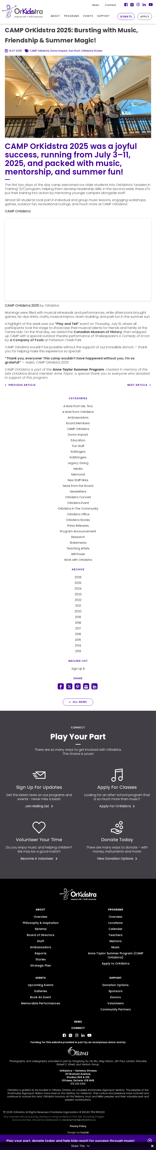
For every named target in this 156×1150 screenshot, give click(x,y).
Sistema (41, 929)
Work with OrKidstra (78, 560)
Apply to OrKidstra (115, 963)
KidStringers (78, 457)
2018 (78, 623)
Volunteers (115, 1003)
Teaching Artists (78, 548)
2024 (78, 589)
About (40, 909)
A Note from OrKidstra (78, 412)
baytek (84, 1132)
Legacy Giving (78, 463)
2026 (78, 577)
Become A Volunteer (37, 858)
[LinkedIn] (82, 1035)
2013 (78, 651)
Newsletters (78, 491)
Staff (40, 941)
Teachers (115, 935)
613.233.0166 (78, 1083)
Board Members (78, 423)
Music (115, 947)
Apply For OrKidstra (115, 806)
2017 (78, 628)
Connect (110, 5)
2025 (78, 583)
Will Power (78, 554)
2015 (78, 640)
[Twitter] (70, 1035)
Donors (115, 997)
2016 (78, 634)
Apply (144, 16)
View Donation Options (115, 858)
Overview (40, 917)
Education (78, 440)
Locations (115, 923)
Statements (78, 543)
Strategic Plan (40, 965)
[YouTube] (89, 1035)
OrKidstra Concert (78, 497)
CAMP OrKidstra (78, 429)
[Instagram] (76, 1035)
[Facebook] (64, 1035)
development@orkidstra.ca (79, 1120)
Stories (41, 959)
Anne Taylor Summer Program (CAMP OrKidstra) (115, 955)
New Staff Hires (78, 480)
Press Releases (78, 526)
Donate (126, 16)
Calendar (115, 929)
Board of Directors (40, 935)
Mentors (115, 941)
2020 (78, 611)
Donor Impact (78, 435)
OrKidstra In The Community (78, 509)
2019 (78, 617)
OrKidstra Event (78, 503)
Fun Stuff (78, 446)
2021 (78, 606)
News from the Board (78, 486)
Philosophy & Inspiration (40, 923)
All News (80, 702)
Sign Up (77, 669)
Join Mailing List (37, 806)
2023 (78, 594)
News (95, 5)
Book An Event (40, 997)
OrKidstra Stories (78, 520)
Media (78, 469)
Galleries (40, 991)
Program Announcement (78, 531)
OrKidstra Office (78, 514)
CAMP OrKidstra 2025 (22, 305)
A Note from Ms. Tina (78, 406)
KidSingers (78, 452)
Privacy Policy (78, 1126)
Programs (115, 909)
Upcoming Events (40, 985)
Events (41, 978)
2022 (78, 600)
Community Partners (115, 1009)
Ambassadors (78, 418)
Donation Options (115, 985)
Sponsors (115, 991)
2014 (78, 645)
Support (115, 978)
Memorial (78, 474)
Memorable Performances (40, 1003)
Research (78, 537)
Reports (41, 953)
